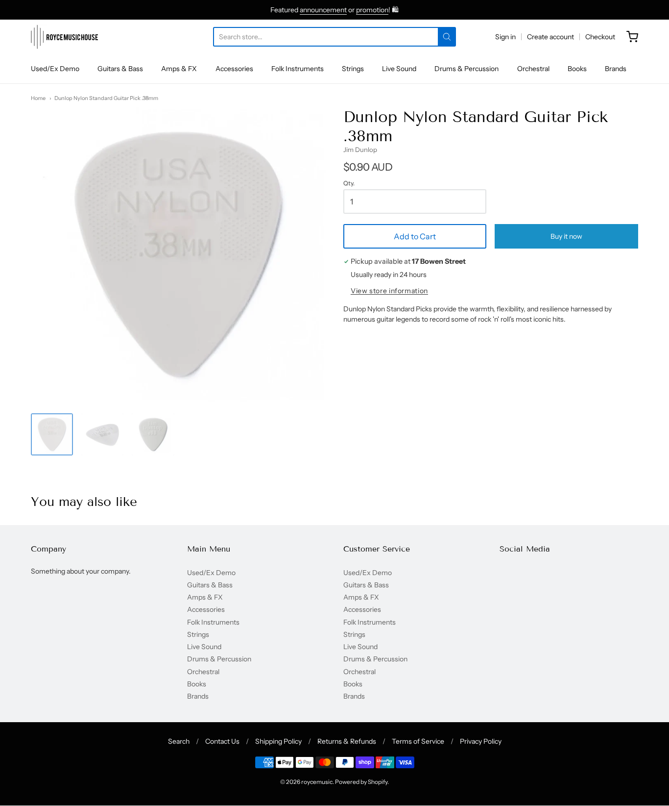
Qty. (349, 183)
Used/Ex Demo (55, 68)
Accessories (234, 68)
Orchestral (533, 68)
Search (179, 741)
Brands (615, 68)
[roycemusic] (64, 37)
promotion (372, 9)
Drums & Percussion (466, 68)
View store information (389, 291)
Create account (550, 36)
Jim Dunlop (360, 149)
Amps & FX (179, 68)
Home (38, 98)
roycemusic (317, 781)
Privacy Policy (481, 741)
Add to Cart (415, 236)
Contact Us (222, 741)
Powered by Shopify (361, 781)
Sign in (505, 36)
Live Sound (399, 68)
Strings (353, 68)
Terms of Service (418, 741)
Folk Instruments (297, 68)
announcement (323, 9)
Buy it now (566, 236)
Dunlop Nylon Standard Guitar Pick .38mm (106, 98)
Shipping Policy (278, 741)
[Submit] (447, 37)
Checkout (600, 36)
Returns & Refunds (346, 741)
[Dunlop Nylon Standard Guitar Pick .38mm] (52, 434)
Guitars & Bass (120, 68)
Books (577, 68)
